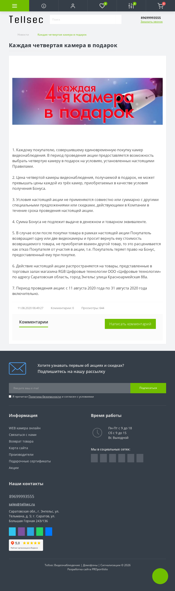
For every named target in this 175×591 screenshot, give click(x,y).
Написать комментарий (130, 323)
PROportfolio (100, 569)
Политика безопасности (44, 396)
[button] (73, 5)
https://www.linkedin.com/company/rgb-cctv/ (103, 458)
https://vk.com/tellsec (121, 458)
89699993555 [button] (21, 496)
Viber (21, 531)
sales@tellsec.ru (22, 504)
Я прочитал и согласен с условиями (53, 396)
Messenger (48, 531)
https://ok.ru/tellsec (130, 458)
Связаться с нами (22, 434)
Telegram (30, 531)
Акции (14, 468)
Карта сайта (18, 448)
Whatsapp (39, 531)
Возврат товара (21, 441)
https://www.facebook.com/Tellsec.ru (94, 458)
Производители (21, 454)
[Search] (118, 19)
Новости (23, 34)
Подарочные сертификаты (30, 461)
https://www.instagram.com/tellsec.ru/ (112, 458)
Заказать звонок (152, 21)
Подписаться (148, 388)
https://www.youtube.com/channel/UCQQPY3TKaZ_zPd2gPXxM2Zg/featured (139, 458)
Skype (12, 531)
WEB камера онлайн (25, 428)
